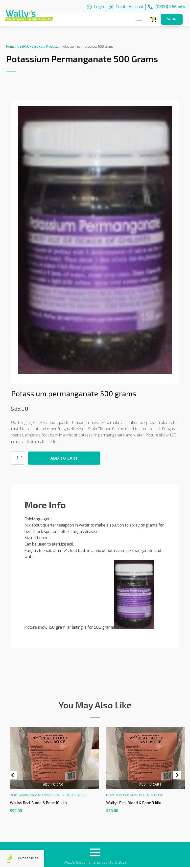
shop (171, 19)
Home (10, 47)
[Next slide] (177, 775)
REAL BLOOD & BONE (69, 795)
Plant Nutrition (40, 795)
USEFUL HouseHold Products (38, 47)
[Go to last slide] (13, 775)
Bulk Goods (19, 795)
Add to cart (64, 458)
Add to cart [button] (54, 785)
